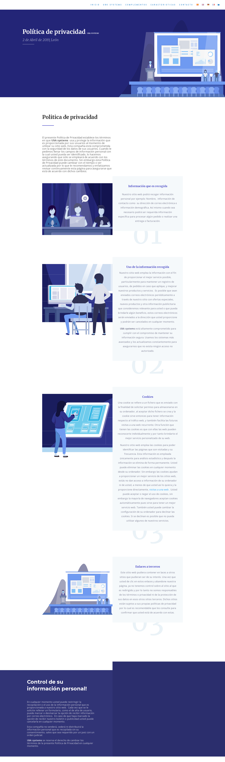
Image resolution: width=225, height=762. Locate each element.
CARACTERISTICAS (163, 5)
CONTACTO (186, 5)
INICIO (95, 5)
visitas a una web (159, 489)
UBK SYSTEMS (112, 5)
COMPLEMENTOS (136, 5)
